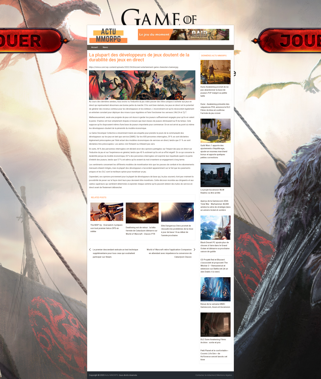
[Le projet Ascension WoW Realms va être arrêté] (215, 175)
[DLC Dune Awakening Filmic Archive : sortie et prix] (215, 324)
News (105, 47)
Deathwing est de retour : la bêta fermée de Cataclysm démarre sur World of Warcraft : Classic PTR (141, 230)
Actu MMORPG (111, 375)
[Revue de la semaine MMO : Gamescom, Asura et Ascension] (215, 289)
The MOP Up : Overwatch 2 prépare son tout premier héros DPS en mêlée (106, 228)
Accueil (94, 47)
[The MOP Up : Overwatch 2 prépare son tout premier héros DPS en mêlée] (106, 211)
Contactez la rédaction (205, 375)
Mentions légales (224, 375)
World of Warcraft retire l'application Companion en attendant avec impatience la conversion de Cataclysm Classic (169, 253)
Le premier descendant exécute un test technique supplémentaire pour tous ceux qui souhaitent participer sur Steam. (115, 253)
